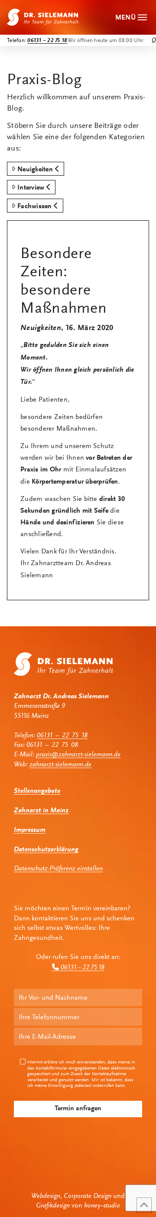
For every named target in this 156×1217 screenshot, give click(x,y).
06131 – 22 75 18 (62, 735)
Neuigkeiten (35, 169)
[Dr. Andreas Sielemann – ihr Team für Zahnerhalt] (42, 17)
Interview (30, 187)
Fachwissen (34, 206)
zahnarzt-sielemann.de (60, 764)
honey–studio (102, 1205)
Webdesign (45, 1196)
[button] (132, 17)
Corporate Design (87, 1196)
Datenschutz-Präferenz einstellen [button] (58, 868)
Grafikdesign (53, 1205)
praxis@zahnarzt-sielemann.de (78, 754)
